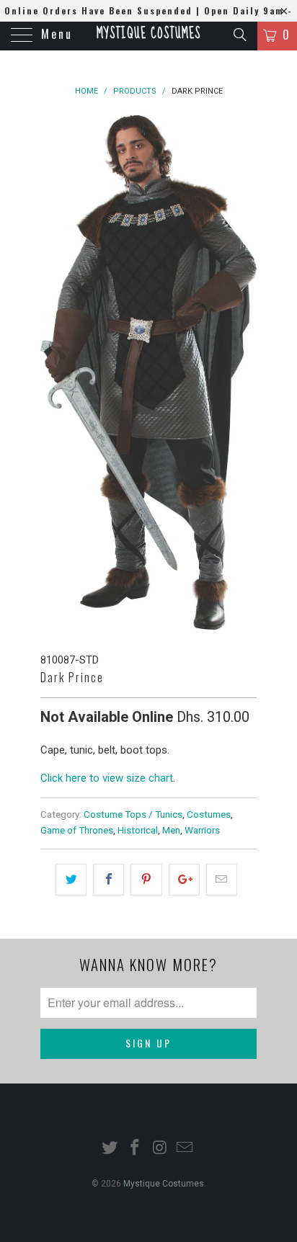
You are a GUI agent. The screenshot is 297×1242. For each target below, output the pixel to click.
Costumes (209, 814)
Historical (138, 830)
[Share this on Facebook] (108, 879)
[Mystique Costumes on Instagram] (161, 1148)
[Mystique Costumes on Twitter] (110, 1148)
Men (171, 830)
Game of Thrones (76, 830)
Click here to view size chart (106, 778)
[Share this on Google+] (184, 879)
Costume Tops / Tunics (133, 814)
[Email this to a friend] (221, 879)
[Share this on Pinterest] (145, 879)
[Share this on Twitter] (71, 879)
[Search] (239, 34)
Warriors (202, 830)
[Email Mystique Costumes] (185, 1148)
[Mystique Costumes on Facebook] (135, 1148)
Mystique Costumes (148, 34)
